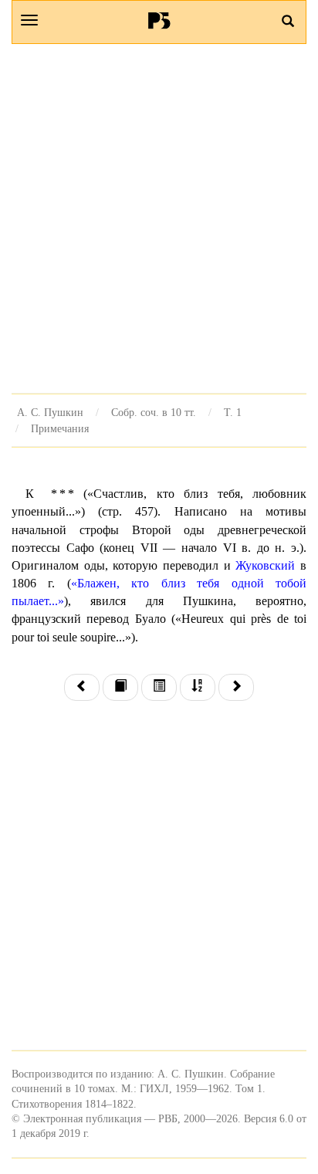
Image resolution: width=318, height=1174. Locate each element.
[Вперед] (236, 687)
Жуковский (265, 565)
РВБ (159, 20)
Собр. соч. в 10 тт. (153, 412)
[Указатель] (197, 687)
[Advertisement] (159, 218)
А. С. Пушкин (50, 412)
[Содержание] (159, 687)
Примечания (60, 428)
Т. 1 (233, 412)
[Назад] (82, 687)
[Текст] (120, 687)
